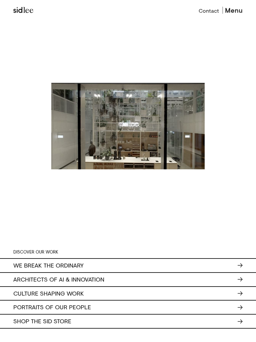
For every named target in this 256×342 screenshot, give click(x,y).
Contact (209, 10)
